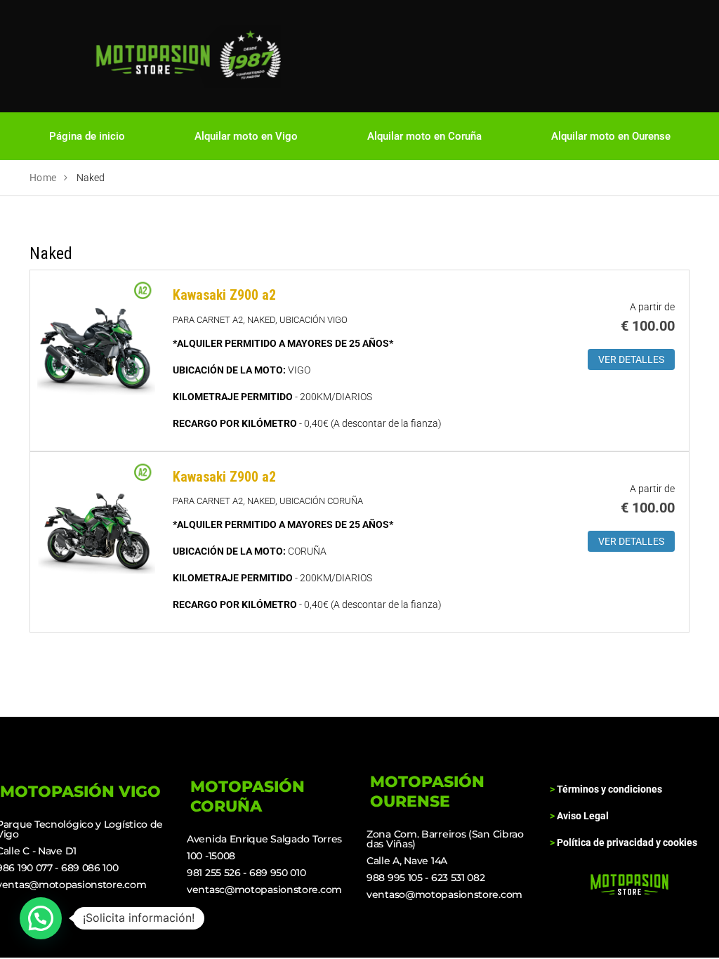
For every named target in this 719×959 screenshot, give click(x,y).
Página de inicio (87, 136)
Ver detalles (631, 359)
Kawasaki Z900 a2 (224, 295)
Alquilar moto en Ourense (611, 136)
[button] (41, 918)
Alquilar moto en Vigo (246, 136)
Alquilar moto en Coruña (424, 136)
